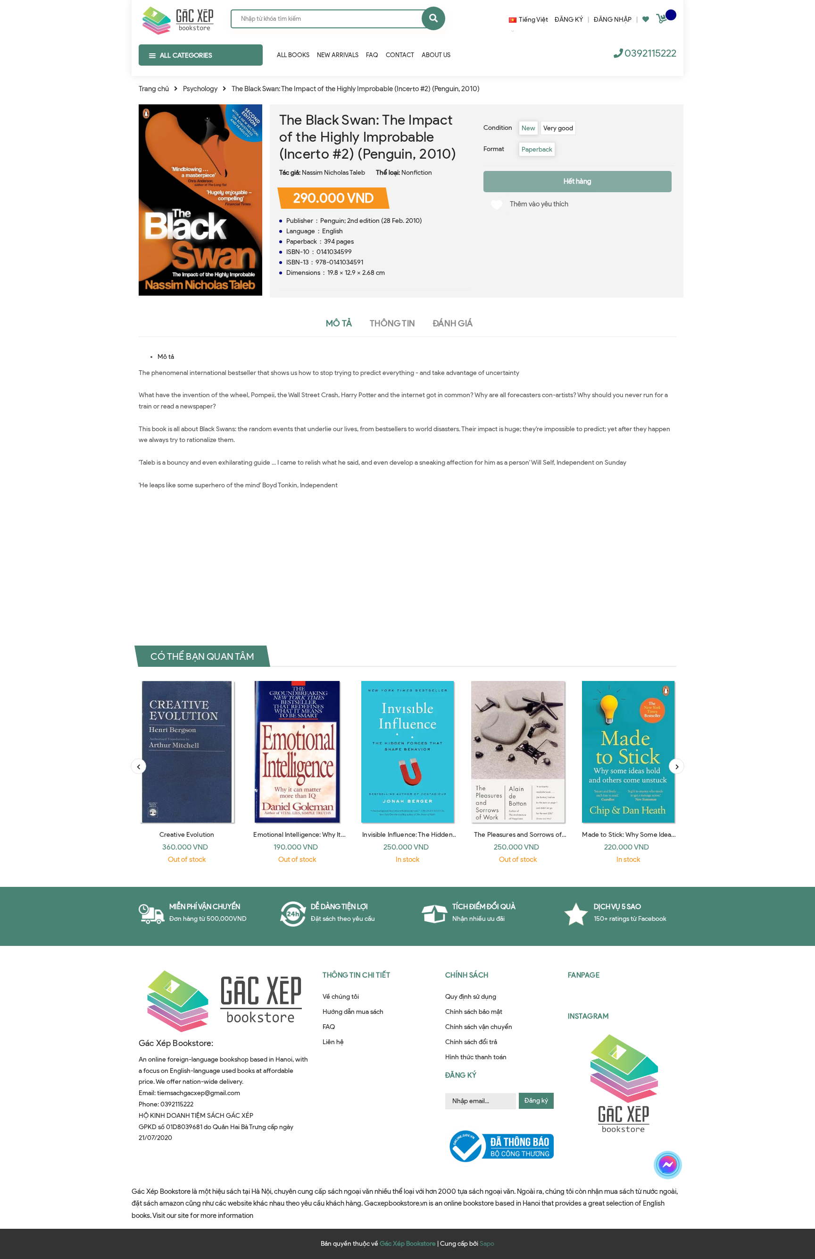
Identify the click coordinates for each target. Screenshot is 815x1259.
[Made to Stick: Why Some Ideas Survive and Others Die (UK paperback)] (628, 752)
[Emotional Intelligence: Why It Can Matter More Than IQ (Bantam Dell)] (297, 752)
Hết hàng (577, 181)
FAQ (329, 1027)
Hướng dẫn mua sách (353, 1012)
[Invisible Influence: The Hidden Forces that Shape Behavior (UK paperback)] (407, 752)
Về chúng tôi (341, 997)
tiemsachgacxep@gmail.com (198, 1093)
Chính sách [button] (467, 975)
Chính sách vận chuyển (478, 1027)
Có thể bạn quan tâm (202, 656)
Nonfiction (416, 173)
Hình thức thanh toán (476, 1057)
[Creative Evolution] (187, 752)
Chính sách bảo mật (473, 1012)
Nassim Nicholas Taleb (333, 173)
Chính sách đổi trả (471, 1042)
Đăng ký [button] (461, 1075)
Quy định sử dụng (470, 997)
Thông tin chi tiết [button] (356, 975)
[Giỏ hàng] (662, 20)
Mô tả (166, 357)
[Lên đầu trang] (679, 1198)
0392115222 (650, 53)
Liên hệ (333, 1042)
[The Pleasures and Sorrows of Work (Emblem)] (518, 752)
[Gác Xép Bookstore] (177, 18)
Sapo (487, 1244)
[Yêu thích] (645, 20)
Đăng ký (536, 1101)
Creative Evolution (187, 835)
